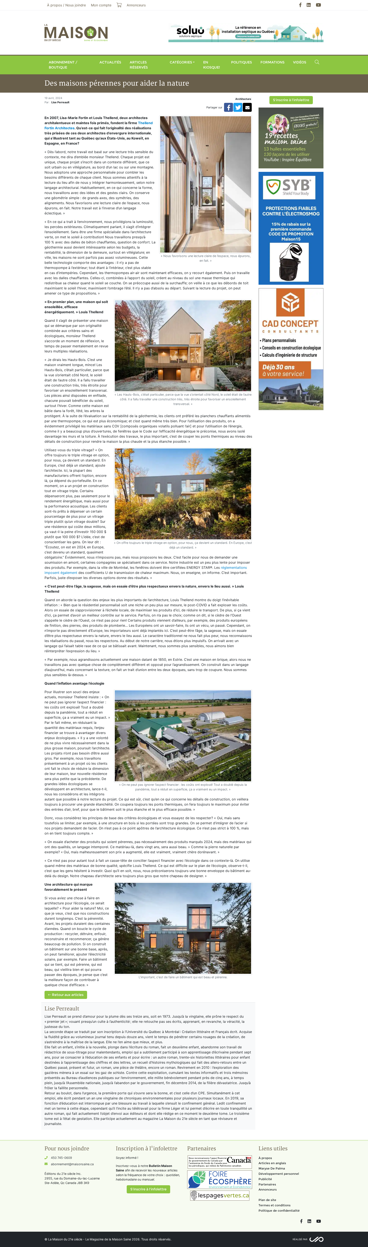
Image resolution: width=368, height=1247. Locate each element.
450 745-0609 (61, 1157)
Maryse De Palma (272, 1168)
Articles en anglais (272, 1163)
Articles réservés (139, 64)
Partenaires (267, 1184)
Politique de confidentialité (279, 1211)
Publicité (265, 1179)
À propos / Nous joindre (66, 5)
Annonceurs (268, 1189)
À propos (265, 1158)
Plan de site (267, 1200)
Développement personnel (279, 1174)
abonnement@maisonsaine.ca (72, 1164)
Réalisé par (300, 1239)
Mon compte (101, 5)
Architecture (243, 99)
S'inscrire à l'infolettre (291, 100)
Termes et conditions (274, 1205)
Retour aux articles (67, 995)
